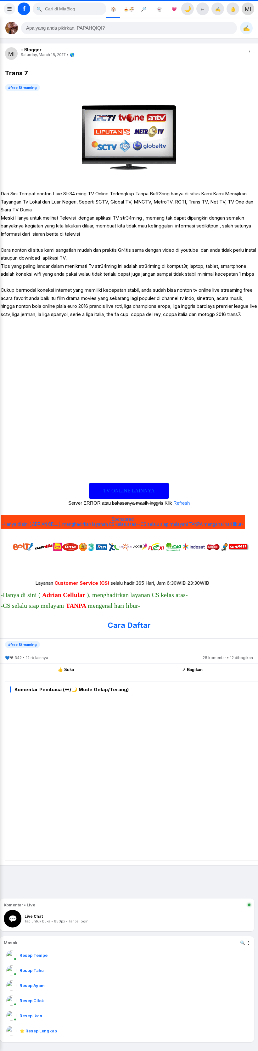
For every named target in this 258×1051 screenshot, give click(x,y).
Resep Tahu (32, 970)
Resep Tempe (34, 955)
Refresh (181, 503)
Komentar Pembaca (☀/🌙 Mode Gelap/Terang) (71, 689)
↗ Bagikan (192, 669)
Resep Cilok (32, 1000)
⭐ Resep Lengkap (38, 1030)
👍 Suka (66, 669)
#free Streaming (22, 87)
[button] (129, 28)
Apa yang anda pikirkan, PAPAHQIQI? (65, 28)
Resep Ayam (32, 985)
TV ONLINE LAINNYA (129, 490)
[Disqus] (134, 775)
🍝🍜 (128, 9)
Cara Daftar (129, 625)
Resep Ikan (31, 1015)
